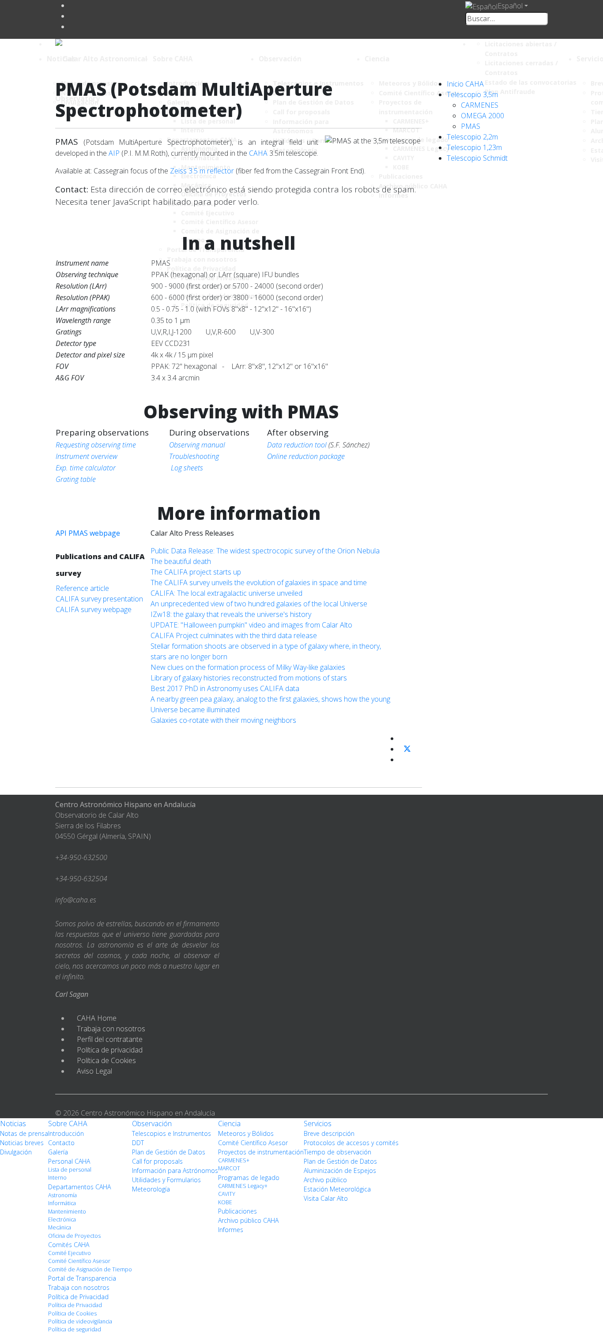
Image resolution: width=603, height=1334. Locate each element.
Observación (280, 58)
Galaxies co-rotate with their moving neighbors (223, 720)
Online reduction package (306, 456)
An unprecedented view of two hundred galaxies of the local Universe (259, 604)
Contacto (61, 1143)
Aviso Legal (94, 1071)
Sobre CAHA (172, 58)
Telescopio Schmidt (477, 158)
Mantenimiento (67, 1211)
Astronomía (62, 1195)
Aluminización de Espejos (340, 1170)
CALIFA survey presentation (99, 599)
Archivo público (325, 1180)
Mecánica (59, 1227)
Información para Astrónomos (175, 1170)
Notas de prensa (24, 1133)
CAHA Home (97, 1018)
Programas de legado (248, 1177)
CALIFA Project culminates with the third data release (234, 635)
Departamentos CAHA (79, 1187)
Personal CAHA (69, 1161)
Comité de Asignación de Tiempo (90, 1269)
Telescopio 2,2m (472, 137)
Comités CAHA (68, 1244)
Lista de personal (69, 1169)
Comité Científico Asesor (79, 1261)
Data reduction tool (297, 445)
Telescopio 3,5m (472, 94)
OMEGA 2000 (482, 115)
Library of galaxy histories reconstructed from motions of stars (249, 678)
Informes (230, 1229)
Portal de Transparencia (82, 1278)
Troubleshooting (194, 456)
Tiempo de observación (337, 1152)
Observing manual (197, 445)
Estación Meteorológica (337, 1189)
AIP (114, 153)
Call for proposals (157, 1161)
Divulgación (16, 1152)
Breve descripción (329, 1133)
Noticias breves (22, 1143)
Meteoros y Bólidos (246, 1133)
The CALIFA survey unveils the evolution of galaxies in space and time (259, 582)
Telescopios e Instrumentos (171, 1133)
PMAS (470, 126)
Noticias (61, 58)
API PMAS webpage (88, 533)
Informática (62, 1203)
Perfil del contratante (110, 1039)
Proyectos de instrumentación (261, 1152)
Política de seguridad (74, 1329)
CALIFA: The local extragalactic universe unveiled (226, 593)
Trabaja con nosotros (111, 1028)
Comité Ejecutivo (69, 1253)
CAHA (258, 153)
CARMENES (479, 105)
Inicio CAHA (465, 84)
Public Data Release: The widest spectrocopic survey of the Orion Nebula (265, 551)
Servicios (318, 1123)
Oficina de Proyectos (74, 1236)
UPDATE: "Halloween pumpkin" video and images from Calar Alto (251, 625)
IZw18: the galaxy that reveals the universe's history (231, 614)
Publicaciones (237, 1211)
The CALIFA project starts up (196, 572)
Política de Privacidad (78, 1297)
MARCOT (229, 1168)
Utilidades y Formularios (166, 1180)
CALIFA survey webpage (94, 609)
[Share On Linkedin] (402, 759)
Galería (58, 1152)
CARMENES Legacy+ (243, 1186)
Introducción (66, 1133)
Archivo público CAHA (248, 1220)
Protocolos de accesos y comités (351, 1143)
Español (510, 6)
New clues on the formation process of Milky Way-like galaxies (248, 667)
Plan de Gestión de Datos (168, 1152)
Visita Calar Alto (326, 1198)
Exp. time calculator (86, 468)
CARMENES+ (233, 1160)
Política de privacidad (110, 1050)
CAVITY (226, 1194)
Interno (57, 1177)
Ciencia (377, 58)
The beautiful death (181, 561)
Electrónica (62, 1219)
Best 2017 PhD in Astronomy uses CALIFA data (225, 688)
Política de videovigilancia (80, 1321)
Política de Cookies (106, 1060)
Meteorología (151, 1189)
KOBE (225, 1202)
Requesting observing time (96, 445)
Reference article (82, 588)
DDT (138, 1143)
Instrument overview (86, 456)
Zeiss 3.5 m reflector (202, 171)
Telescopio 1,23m (474, 147)
